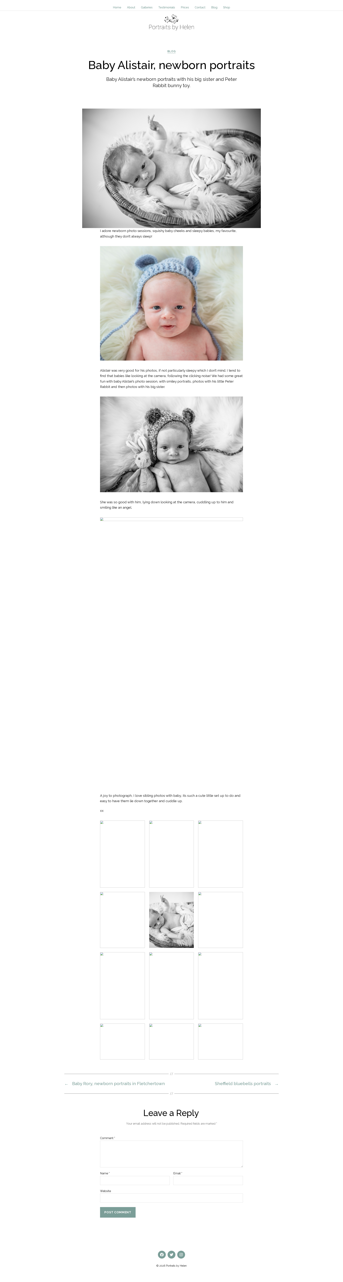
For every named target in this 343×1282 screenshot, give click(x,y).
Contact (200, 7)
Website (105, 1191)
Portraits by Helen (176, 1265)
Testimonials (166, 7)
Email (177, 1173)
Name (105, 1173)
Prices (185, 7)
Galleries (147, 7)
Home (117, 7)
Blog (214, 7)
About (131, 7)
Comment (107, 1138)
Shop (226, 7)
